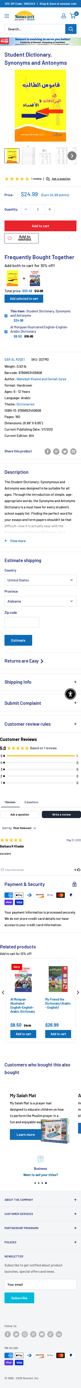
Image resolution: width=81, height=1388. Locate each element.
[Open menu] (6, 16)
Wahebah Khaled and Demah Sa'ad (41, 379)
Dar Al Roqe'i (14, 359)
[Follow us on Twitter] (16, 1334)
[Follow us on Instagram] (25, 1334)
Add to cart (40, 226)
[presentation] (3, 993)
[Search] (70, 29)
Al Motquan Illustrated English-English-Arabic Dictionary (39, 329)
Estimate (18, 640)
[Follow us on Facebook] (7, 1334)
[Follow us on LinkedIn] (59, 1334)
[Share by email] (73, 451)
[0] (73, 15)
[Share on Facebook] (48, 451)
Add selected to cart (24, 298)
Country (10, 570)
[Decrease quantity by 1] (26, 209)
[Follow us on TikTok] (50, 1334)
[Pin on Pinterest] (56, 451)
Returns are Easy (22, 660)
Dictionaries (25, 404)
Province (11, 591)
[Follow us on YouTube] (42, 1334)
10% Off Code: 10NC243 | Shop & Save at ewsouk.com (40, 3)
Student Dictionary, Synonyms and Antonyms (40, 313)
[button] (11, 155)
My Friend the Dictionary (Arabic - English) (58, 1003)
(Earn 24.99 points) (55, 195)
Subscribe (19, 1298)
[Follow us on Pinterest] (33, 1334)
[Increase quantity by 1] (49, 209)
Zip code (10, 612)
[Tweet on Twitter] (65, 451)
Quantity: (11, 209)
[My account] (63, 15)
